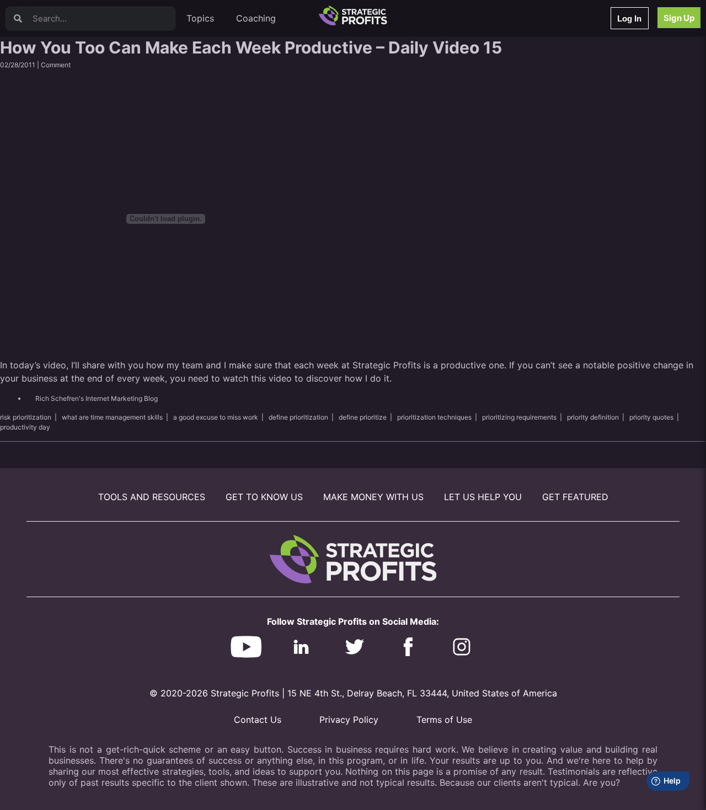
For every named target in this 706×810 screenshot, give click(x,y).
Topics (200, 18)
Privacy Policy (348, 719)
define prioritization (298, 417)
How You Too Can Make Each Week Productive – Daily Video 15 (251, 47)
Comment (56, 65)
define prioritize (363, 417)
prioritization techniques (434, 417)
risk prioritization (25, 417)
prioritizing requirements (519, 417)
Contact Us (257, 719)
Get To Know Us (264, 496)
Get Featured (575, 496)
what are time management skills (112, 417)
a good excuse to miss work (215, 417)
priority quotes (651, 417)
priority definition (593, 417)
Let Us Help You (483, 496)
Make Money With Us (373, 496)
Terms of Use (444, 719)
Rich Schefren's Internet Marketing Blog (96, 398)
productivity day (25, 427)
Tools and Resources (151, 496)
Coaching (256, 18)
